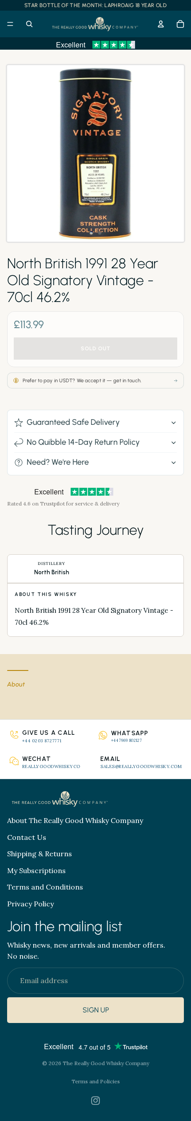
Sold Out (96, 348)
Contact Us (26, 837)
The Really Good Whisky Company (106, 1063)
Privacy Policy (30, 903)
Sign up (96, 1010)
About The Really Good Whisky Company (75, 820)
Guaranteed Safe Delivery (73, 422)
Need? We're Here (58, 462)
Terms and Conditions (45, 886)
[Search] (29, 24)
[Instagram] (95, 1100)
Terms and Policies (96, 1081)
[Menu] (10, 24)
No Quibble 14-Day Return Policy (83, 442)
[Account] (161, 24)
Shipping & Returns (39, 853)
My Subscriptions (36, 870)
